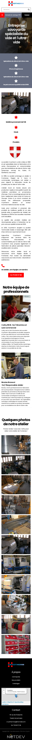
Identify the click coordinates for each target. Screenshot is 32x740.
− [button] (3, 693)
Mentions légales (25, 731)
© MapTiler (10, 702)
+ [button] (3, 690)
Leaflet (4, 702)
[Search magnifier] (28, 9)
